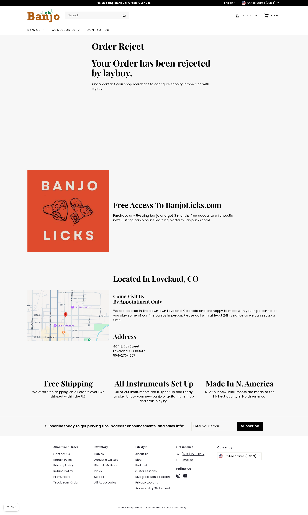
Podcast (141, 465)
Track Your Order (66, 482)
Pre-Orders (61, 477)
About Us (141, 454)
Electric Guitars (105, 465)
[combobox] (97, 15)
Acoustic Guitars (106, 460)
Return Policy (63, 460)
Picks (98, 471)
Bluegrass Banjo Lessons (153, 477)
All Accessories (105, 482)
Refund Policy (63, 471)
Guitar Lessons (146, 471)
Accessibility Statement (152, 488)
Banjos (34, 30)
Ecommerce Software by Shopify (166, 507)
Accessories (64, 30)
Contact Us (98, 30)
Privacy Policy (63, 465)
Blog (138, 460)
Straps (99, 477)
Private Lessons (146, 482)
